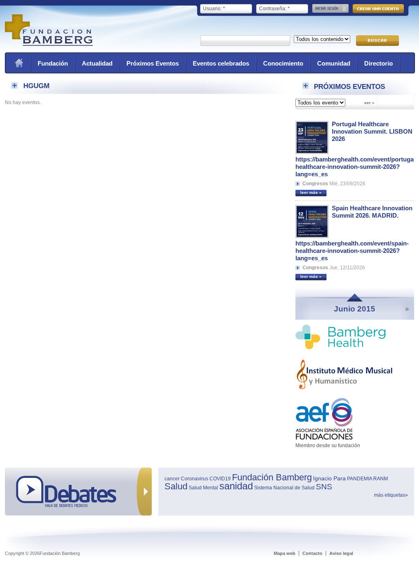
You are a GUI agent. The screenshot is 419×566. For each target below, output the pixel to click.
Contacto (312, 553)
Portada (18, 63)
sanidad (236, 485)
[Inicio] (49, 44)
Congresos (315, 183)
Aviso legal (341, 553)
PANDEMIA (359, 479)
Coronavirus (194, 479)
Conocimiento (283, 63)
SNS (324, 486)
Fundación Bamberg (272, 477)
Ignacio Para (329, 478)
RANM (380, 479)
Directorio (378, 63)
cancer (172, 479)
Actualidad (97, 63)
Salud (175, 486)
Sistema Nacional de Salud (284, 488)
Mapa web (284, 553)
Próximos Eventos (152, 63)
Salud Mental (203, 488)
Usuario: (214, 8)
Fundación (53, 63)
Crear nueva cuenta (378, 8)
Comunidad (333, 63)
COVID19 (220, 479)
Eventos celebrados (221, 63)
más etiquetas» (391, 495)
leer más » (311, 192)
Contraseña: (274, 8)
